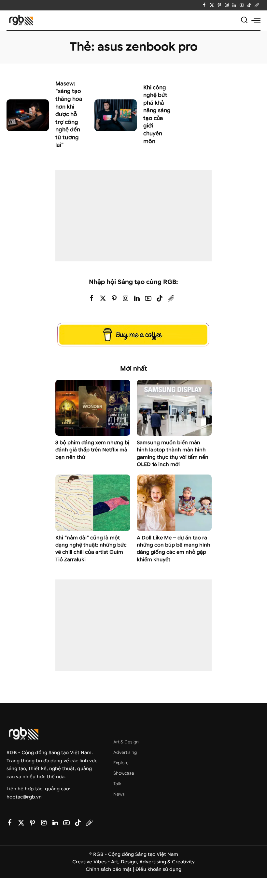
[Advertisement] (133, 215)
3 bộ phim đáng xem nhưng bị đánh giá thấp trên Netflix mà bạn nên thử (92, 450)
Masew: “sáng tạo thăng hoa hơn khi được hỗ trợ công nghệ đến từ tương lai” (68, 114)
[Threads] (256, 5)
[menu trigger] (255, 20)
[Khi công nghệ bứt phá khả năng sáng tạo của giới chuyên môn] (115, 115)
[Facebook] (204, 5)
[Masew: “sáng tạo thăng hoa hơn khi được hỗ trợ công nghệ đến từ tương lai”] (28, 115)
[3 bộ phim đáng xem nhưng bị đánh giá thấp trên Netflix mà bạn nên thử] (92, 408)
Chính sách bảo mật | (110, 869)
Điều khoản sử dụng (158, 869)
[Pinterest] (219, 5)
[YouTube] (242, 5)
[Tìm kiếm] (244, 20)
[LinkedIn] (234, 5)
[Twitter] (212, 5)
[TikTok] (249, 5)
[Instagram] (227, 5)
